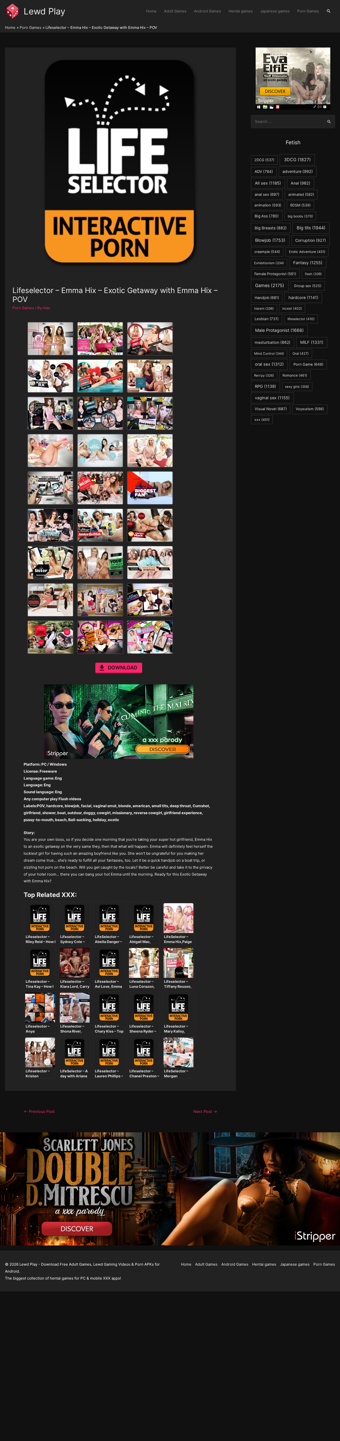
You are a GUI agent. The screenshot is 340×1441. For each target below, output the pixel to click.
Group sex (307, 286)
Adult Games (175, 11)
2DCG (264, 160)
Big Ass (267, 216)
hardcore (303, 297)
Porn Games (308, 11)
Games (269, 285)
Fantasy (307, 262)
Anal (300, 183)
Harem (264, 308)
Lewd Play (44, 11)
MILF (311, 342)
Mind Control (269, 353)
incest (292, 308)
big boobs (300, 216)
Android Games (207, 11)
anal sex (267, 194)
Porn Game (308, 364)
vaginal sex (272, 397)
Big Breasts (271, 228)
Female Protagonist (275, 274)
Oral (300, 353)
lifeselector (301, 319)
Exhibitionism (269, 263)
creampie (267, 251)
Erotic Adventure (307, 252)
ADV (264, 171)
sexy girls (297, 387)
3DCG (297, 159)
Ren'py (264, 375)
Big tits (311, 227)
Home (151, 11)
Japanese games (275, 11)
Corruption (310, 240)
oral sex (269, 364)
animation (267, 205)
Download (122, 668)
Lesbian (267, 318)
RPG (265, 386)
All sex (268, 183)
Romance (295, 375)
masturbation (272, 342)
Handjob (267, 298)
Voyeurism (310, 409)
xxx (262, 420)
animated (301, 194)
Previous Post (39, 1111)
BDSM (300, 205)
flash (313, 274)
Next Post (205, 1111)
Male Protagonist (279, 330)
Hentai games (240, 11)
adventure (298, 171)
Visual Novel (271, 408)
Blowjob (270, 240)
